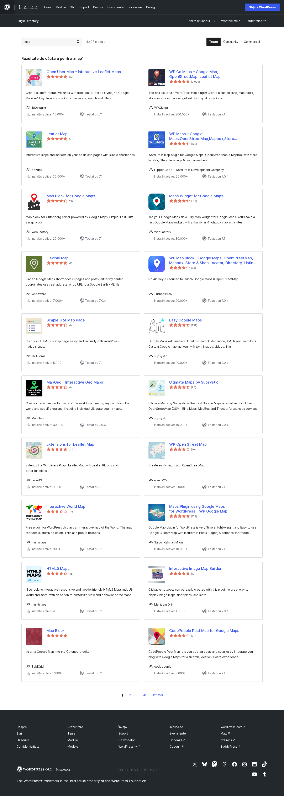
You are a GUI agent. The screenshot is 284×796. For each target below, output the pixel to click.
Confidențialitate (28, 746)
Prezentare (75, 727)
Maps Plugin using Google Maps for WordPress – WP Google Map (198, 508)
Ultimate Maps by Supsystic (193, 382)
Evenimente (178, 733)
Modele (73, 746)
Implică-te (176, 727)
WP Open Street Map (188, 444)
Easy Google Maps (185, 320)
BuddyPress (231, 746)
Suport (123, 733)
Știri (19, 733)
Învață (123, 727)
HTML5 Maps (58, 568)
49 (145, 695)
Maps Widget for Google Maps (196, 196)
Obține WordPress (262, 7)
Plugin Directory (28, 21)
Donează (178, 740)
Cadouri (177, 746)
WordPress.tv (130, 746)
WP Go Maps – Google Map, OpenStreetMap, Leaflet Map (195, 74)
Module (73, 740)
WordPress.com (233, 727)
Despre (22, 727)
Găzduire (23, 740)
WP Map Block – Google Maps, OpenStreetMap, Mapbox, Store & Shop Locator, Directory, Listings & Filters (213, 260)
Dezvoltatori (127, 740)
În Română (63, 769)
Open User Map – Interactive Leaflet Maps (84, 72)
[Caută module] (78, 42)
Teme (71, 733)
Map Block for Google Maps (71, 196)
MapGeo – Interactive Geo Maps (75, 382)
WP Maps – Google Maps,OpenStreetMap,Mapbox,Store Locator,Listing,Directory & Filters (201, 136)
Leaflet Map (57, 134)
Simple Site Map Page (66, 320)
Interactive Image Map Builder (195, 568)
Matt (225, 733)
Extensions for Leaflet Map (70, 444)
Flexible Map (58, 258)
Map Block (56, 630)
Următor (157, 695)
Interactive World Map (66, 506)
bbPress (228, 740)
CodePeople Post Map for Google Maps (204, 630)
